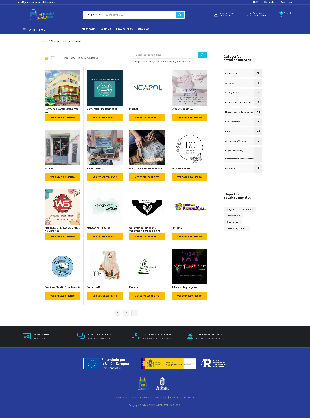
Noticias (105, 29)
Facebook (174, 397)
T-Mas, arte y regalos (184, 287)
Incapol (133, 108)
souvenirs (232, 222)
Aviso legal (121, 397)
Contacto (269, 2)
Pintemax (177, 227)
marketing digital (236, 228)
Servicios (143, 29)
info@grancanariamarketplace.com (36, 2)
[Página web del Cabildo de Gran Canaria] (162, 383)
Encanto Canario (181, 168)
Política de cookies (140, 397)
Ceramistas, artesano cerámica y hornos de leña (144, 229)
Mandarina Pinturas (98, 227)
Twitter (190, 397)
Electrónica (233, 215)
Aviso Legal (286, 2)
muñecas (248, 209)
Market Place (36, 29)
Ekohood (134, 287)
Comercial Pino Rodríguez (102, 108)
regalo (231, 209)
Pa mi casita (94, 168)
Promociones (124, 29)
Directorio (89, 29)
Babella (49, 168)
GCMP (255, 2)
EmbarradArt (95, 287)
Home (44, 41)
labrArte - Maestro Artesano (146, 168)
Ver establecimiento (62, 117)
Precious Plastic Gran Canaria (62, 287)
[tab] (46, 58)
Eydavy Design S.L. (183, 108)
